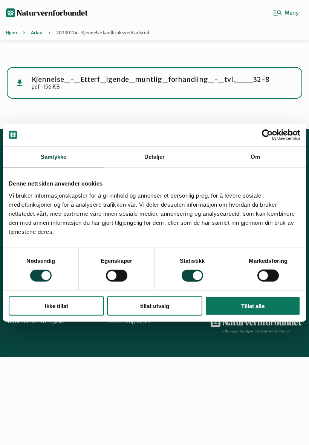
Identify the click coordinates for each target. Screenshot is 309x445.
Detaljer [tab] (154, 156)
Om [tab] (255, 156)
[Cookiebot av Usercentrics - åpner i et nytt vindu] (267, 135)
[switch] (116, 276)
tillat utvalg (154, 305)
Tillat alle (253, 305)
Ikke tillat (56, 305)
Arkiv (36, 32)
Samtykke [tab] (54, 156)
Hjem (11, 32)
